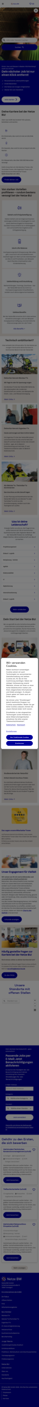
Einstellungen (11, 731)
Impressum (21, 725)
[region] (19, 703)
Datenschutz (11, 725)
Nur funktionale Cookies (19, 737)
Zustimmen (19, 743)
